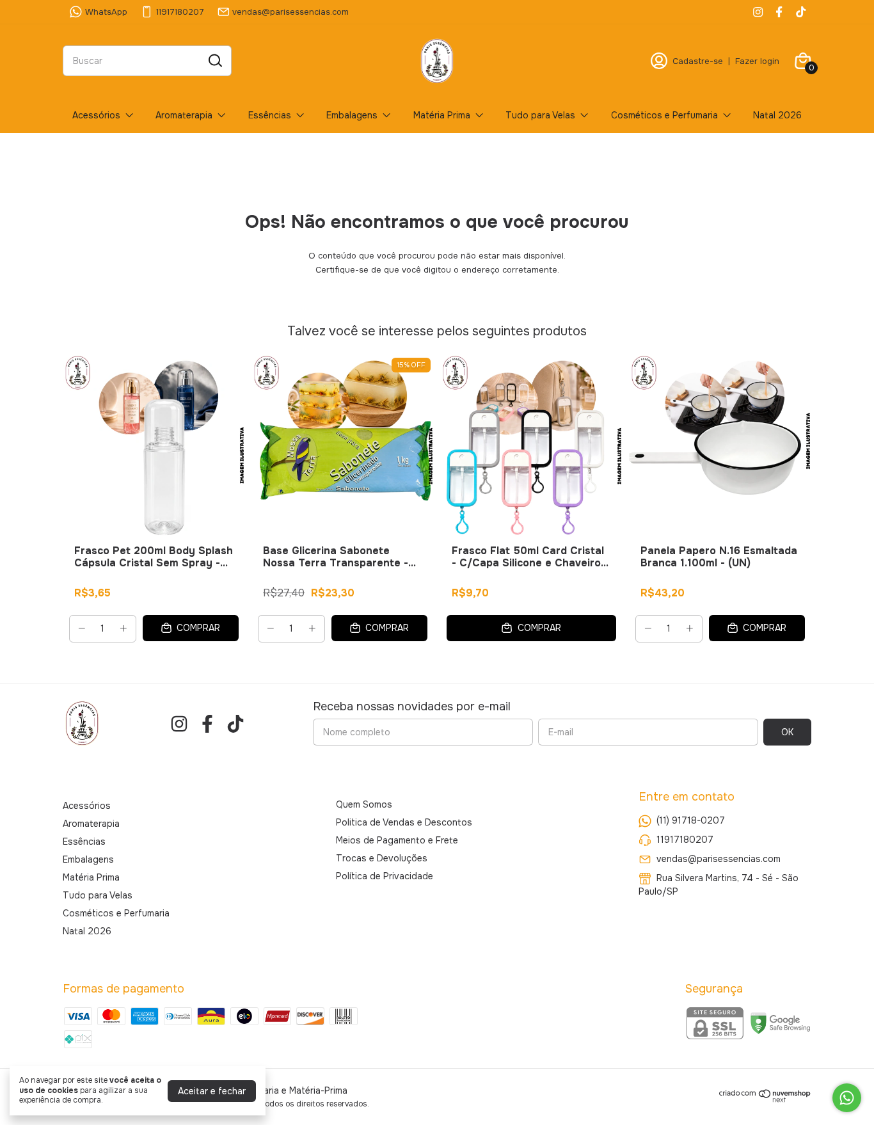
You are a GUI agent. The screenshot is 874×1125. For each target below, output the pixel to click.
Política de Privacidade (384, 876)
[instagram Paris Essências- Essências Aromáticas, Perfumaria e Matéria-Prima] (757, 11)
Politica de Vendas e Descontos (404, 822)
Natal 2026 (777, 115)
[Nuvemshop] (765, 1099)
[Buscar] (214, 60)
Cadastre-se (697, 61)
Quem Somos (364, 804)
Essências (269, 115)
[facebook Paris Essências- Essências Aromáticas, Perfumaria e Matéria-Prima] (779, 11)
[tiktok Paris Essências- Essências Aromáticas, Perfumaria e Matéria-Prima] (800, 11)
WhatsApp (106, 11)
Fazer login (757, 61)
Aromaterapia (183, 115)
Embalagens (351, 115)
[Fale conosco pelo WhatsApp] (846, 1097)
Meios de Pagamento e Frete (397, 840)
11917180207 (180, 11)
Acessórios (96, 115)
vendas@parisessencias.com (290, 11)
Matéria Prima (441, 115)
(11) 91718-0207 (690, 820)
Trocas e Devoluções (381, 858)
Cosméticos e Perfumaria (664, 115)
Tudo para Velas (540, 115)
